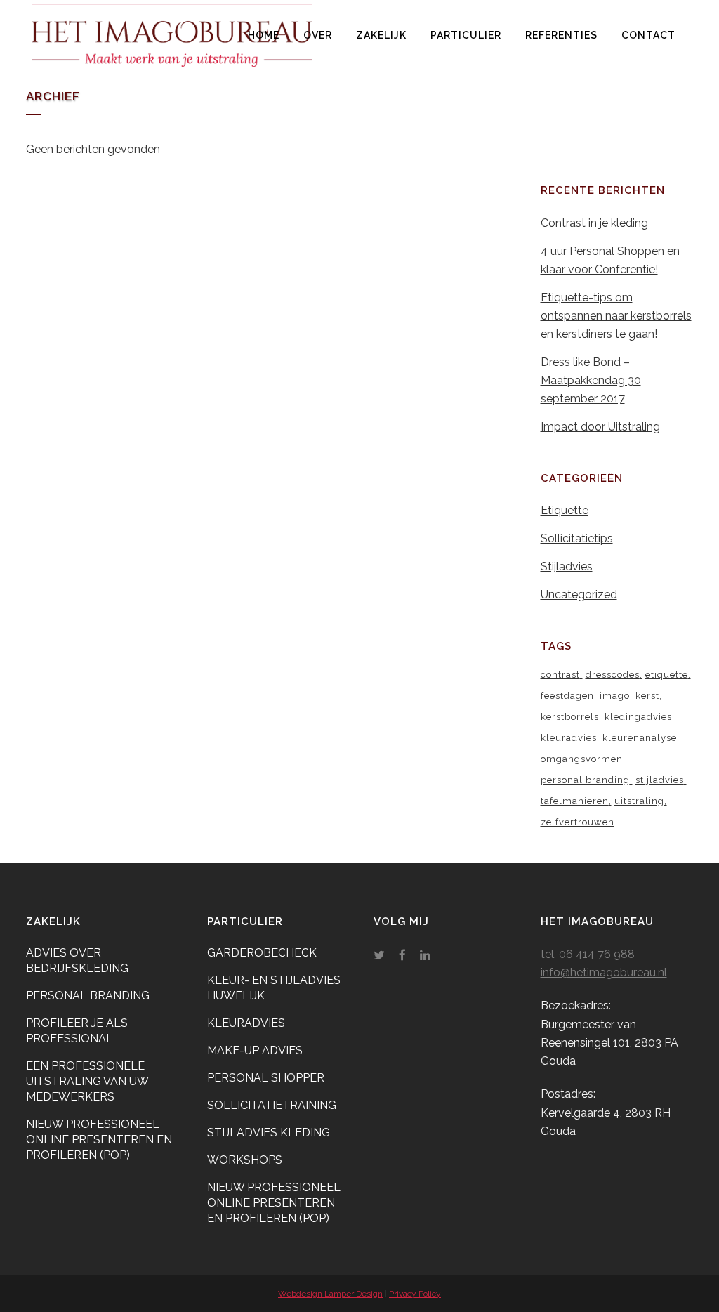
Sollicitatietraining (271, 1105)
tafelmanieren (575, 801)
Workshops (244, 1160)
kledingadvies (638, 716)
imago (615, 695)
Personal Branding (88, 995)
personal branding (585, 780)
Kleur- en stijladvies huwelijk (274, 987)
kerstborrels (570, 716)
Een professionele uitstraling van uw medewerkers (87, 1081)
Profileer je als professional (77, 1030)
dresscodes (613, 674)
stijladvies (659, 780)
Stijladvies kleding (268, 1132)
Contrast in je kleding (594, 223)
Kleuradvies (246, 1023)
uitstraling (639, 801)
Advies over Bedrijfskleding (77, 960)
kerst (647, 695)
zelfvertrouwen (577, 822)
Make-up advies (255, 1050)
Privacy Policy (415, 1294)
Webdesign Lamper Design (330, 1294)
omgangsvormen (582, 759)
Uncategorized (579, 594)
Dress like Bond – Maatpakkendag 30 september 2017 (591, 380)
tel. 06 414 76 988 (588, 954)
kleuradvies (569, 738)
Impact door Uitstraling (600, 426)
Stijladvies (567, 566)
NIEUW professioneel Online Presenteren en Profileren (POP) (99, 1139)
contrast (560, 674)
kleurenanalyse (639, 738)
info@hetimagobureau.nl (604, 972)
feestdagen (567, 695)
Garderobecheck (262, 952)
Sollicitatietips (577, 538)
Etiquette (564, 510)
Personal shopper (265, 1077)
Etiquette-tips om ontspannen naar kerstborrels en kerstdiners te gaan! (616, 316)
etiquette (666, 674)
